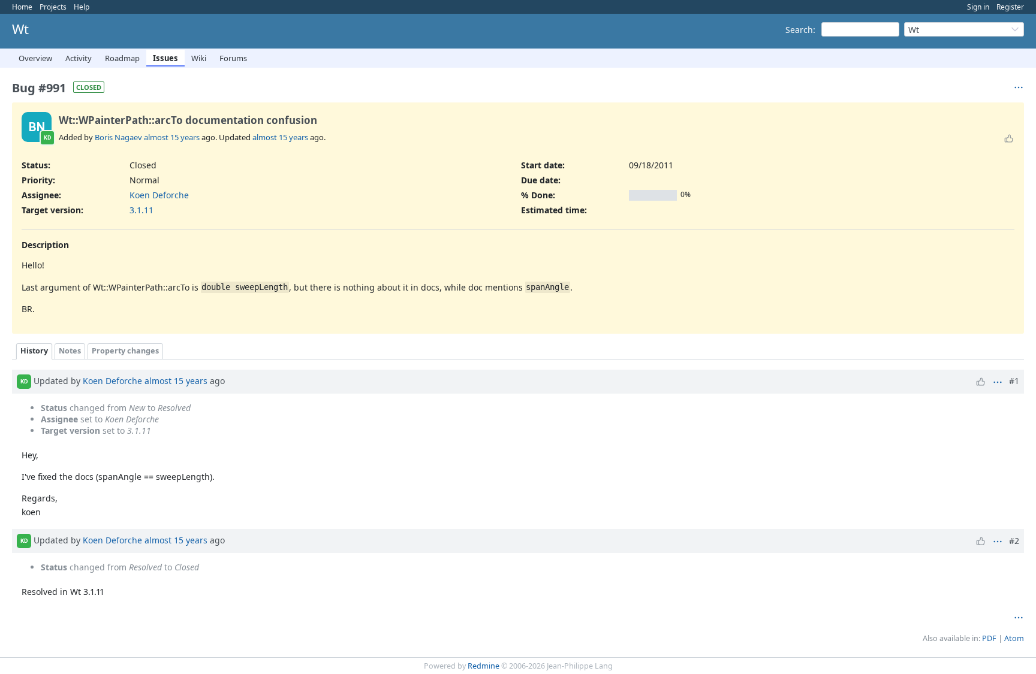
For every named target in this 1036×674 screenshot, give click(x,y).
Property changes (125, 351)
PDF (989, 638)
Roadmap (122, 58)
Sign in (978, 7)
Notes (70, 351)
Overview (35, 58)
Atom (1014, 638)
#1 (1014, 380)
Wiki (198, 58)
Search (799, 29)
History (34, 351)
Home (22, 7)
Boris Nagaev (118, 137)
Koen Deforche (159, 195)
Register (1010, 7)
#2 (1014, 540)
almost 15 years (172, 137)
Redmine (483, 666)
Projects (53, 7)
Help (81, 7)
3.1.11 (141, 210)
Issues (165, 58)
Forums (233, 58)
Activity (78, 58)
